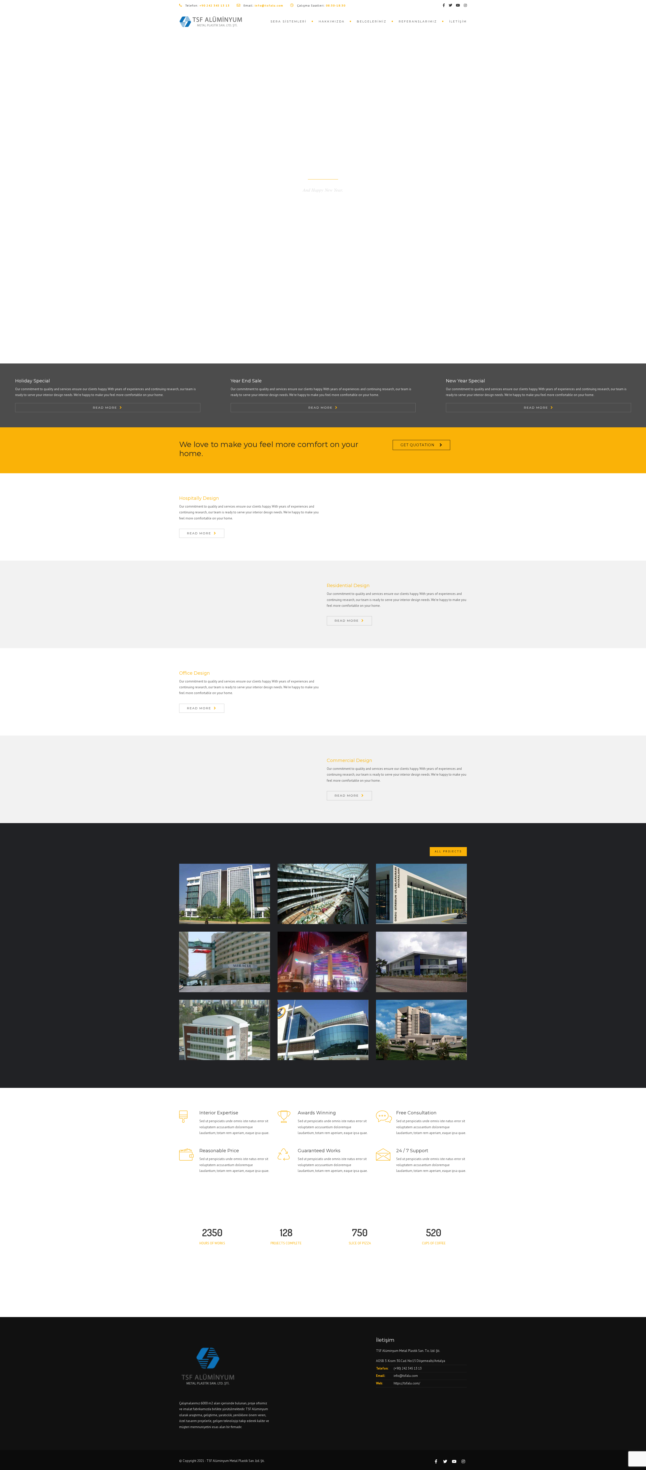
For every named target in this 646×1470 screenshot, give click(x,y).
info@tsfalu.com (406, 1376)
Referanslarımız (418, 21)
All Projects (448, 851)
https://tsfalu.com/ (407, 1383)
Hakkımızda (332, 21)
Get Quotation (417, 445)
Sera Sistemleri (289, 21)
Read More (105, 407)
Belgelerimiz (372, 21)
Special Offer (323, 214)
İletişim (458, 21)
